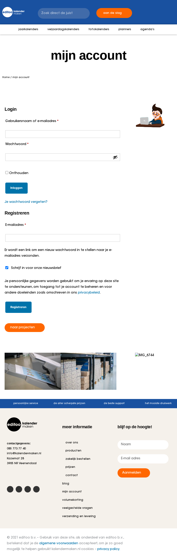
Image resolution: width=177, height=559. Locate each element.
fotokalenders (98, 29)
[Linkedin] (36, 489)
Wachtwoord (22, 143)
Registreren (18, 307)
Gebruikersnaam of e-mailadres (37, 120)
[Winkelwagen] (144, 10)
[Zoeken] (84, 13)
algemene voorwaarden (58, 543)
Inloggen (16, 187)
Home (6, 77)
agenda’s (147, 29)
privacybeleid (89, 292)
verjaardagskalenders (63, 29)
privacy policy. (108, 549)
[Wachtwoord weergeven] (115, 157)
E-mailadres (20, 224)
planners (124, 29)
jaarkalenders (28, 29)
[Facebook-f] (10, 489)
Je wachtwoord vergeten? (26, 202)
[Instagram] (27, 489)
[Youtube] (19, 489)
